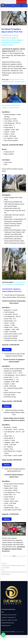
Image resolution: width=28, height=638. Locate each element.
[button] (3, 634)
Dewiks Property (5, 631)
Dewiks (12, 631)
